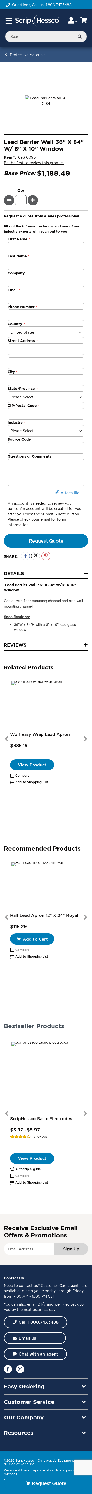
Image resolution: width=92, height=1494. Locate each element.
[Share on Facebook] (25, 556)
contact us (28, 1285)
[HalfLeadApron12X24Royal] (46, 886)
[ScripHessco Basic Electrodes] (46, 1077)
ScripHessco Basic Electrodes (41, 1118)
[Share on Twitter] (35, 556)
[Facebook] (8, 1369)
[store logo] (37, 21)
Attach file (70, 493)
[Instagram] (20, 1369)
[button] (19, 775)
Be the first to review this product (34, 163)
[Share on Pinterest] (45, 556)
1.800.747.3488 (59, 5)
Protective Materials (27, 55)
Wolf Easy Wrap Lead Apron (40, 734)
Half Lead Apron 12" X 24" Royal (44, 915)
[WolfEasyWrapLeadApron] (46, 705)
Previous (7, 739)
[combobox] (46, 36)
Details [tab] (14, 573)
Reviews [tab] (15, 644)
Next (85, 739)
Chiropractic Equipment (56, 1460)
